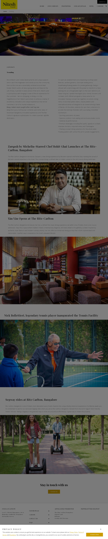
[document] (54, 269)
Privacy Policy (74, 532)
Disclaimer (13, 535)
